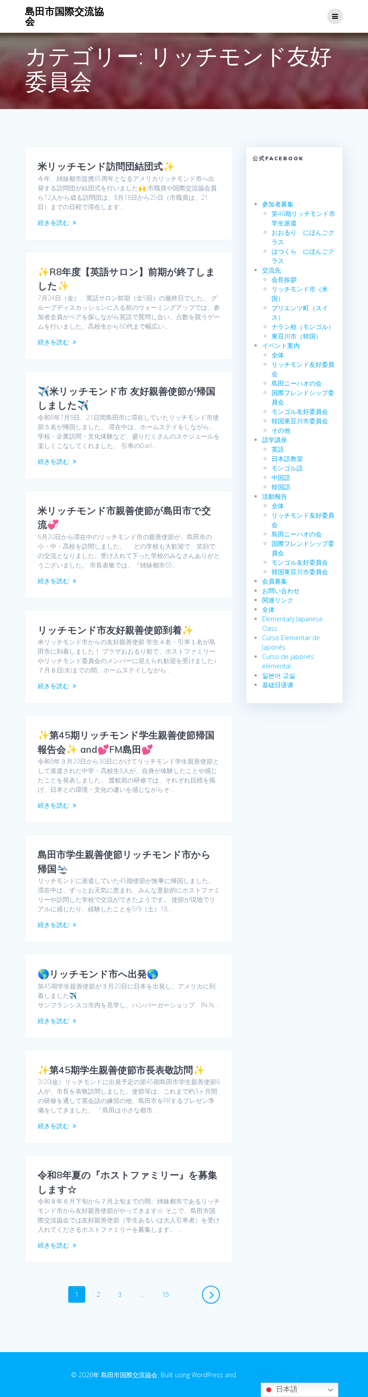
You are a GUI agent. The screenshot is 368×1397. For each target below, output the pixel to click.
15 (165, 1296)
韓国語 (281, 487)
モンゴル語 (287, 468)
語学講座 (274, 439)
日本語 (286, 1389)
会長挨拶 (284, 279)
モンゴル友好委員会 (300, 411)
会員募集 (274, 581)
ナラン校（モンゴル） (303, 326)
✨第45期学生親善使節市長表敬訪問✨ (121, 1070)
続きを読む (53, 222)
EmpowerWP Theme (267, 1375)
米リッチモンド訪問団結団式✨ (106, 166)
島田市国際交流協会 (64, 16)
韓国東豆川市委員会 (300, 421)
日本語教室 (287, 458)
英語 (278, 449)
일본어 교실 (278, 675)
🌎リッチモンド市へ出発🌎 (98, 974)
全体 (278, 355)
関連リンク (278, 600)
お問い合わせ (281, 590)
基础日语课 (278, 685)
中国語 (281, 477)
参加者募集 (278, 204)
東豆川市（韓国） (297, 336)
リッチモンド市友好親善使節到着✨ (115, 630)
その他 (281, 430)
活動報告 (274, 496)
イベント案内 (281, 345)
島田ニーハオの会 (297, 383)
